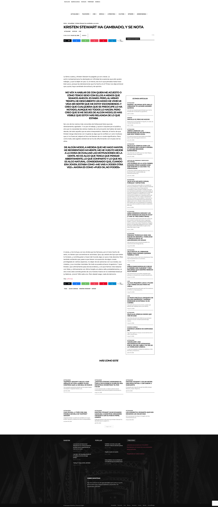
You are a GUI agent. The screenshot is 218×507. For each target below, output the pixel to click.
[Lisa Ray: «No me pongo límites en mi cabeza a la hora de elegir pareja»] (68, 456)
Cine (80, 31)
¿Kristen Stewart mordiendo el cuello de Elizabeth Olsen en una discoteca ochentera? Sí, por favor (109, 384)
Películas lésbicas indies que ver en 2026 (139, 315)
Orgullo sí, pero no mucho (138, 119)
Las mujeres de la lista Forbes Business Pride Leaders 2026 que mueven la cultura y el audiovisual (140, 166)
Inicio (65, 23)
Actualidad (71, 23)
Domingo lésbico (132, 327)
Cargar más (108, 426)
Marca (84, 35)
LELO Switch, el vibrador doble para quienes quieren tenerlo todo (139, 253)
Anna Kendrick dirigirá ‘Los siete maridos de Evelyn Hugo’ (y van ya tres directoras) (139, 214)
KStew (94, 288)
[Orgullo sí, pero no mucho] (99, 454)
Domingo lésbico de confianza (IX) (140, 329)
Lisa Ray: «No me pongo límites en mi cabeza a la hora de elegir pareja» (82, 456)
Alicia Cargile (73, 288)
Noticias (74, 31)
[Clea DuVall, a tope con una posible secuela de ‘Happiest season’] (78, 402)
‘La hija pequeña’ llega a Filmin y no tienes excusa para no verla (140, 284)
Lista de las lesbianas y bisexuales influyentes (138, 161)
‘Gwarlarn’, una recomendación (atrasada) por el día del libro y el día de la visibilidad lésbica (140, 344)
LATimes (70, 279)
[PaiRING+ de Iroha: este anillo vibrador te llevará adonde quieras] (99, 446)
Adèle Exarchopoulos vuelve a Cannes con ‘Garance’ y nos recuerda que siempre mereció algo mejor (140, 269)
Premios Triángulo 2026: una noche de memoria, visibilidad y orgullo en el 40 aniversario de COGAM (140, 237)
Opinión (129, 117)
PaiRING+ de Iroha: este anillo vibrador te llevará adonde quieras (139, 106)
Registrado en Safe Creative (135, 454)
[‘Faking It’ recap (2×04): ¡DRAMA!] (68, 465)
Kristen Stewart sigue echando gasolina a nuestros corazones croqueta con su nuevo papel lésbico (108, 414)
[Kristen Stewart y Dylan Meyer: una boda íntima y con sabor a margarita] (140, 371)
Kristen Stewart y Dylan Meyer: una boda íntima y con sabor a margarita (139, 383)
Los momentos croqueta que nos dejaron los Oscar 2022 (140, 413)
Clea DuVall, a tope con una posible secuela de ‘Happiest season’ (75, 413)
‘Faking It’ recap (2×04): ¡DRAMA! (81, 463)
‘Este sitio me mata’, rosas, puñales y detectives (138, 182)
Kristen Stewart (85, 288)
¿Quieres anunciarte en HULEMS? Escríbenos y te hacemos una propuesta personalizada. (139, 447)
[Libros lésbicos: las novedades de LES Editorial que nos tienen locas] (99, 462)
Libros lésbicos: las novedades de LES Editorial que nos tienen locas (138, 132)
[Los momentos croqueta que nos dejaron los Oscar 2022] (140, 402)
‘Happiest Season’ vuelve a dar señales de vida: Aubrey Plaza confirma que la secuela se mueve (78, 383)
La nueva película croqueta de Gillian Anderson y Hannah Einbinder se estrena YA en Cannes (140, 300)
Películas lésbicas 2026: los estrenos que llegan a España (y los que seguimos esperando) (140, 148)
